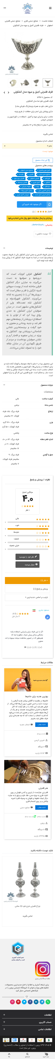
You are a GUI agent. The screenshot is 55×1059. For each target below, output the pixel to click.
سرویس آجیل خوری (23, 195)
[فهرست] (50, 8)
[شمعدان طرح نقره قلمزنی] (4, 93)
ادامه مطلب (42, 724)
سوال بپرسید (30, 564)
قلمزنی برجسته (22, 182)
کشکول (48, 182)
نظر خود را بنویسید (26, 557)
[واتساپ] (48, 1002)
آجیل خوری (36, 182)
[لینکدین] (36, 1002)
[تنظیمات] (4, 8)
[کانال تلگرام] (42, 1002)
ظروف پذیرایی (26, 186)
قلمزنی (31, 174)
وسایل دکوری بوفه (26, 191)
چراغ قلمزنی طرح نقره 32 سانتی (27, 906)
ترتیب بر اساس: (41, 597)
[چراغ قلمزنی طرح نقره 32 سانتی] (27, 879)
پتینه (37, 186)
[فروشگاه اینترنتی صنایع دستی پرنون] (27, 8)
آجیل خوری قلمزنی (44, 170)
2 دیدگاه (41, 747)
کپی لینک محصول (42, 160)
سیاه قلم (47, 186)
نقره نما (21, 174)
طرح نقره (47, 178)
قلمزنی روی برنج (19, 178)
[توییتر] (24, 1002)
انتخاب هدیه (25, 724)
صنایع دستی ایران (44, 174)
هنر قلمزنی (43, 788)
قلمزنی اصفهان (34, 178)
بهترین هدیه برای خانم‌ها (36, 697)
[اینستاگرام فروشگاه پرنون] (40, 970)
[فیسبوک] (30, 1002)
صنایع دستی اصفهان (26, 170)
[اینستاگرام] (12, 1002)
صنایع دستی (25, 807)
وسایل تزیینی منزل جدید (42, 195)
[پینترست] (18, 1002)
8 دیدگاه (41, 829)
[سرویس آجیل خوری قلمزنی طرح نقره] (8, 93)
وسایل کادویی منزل (44, 191)
